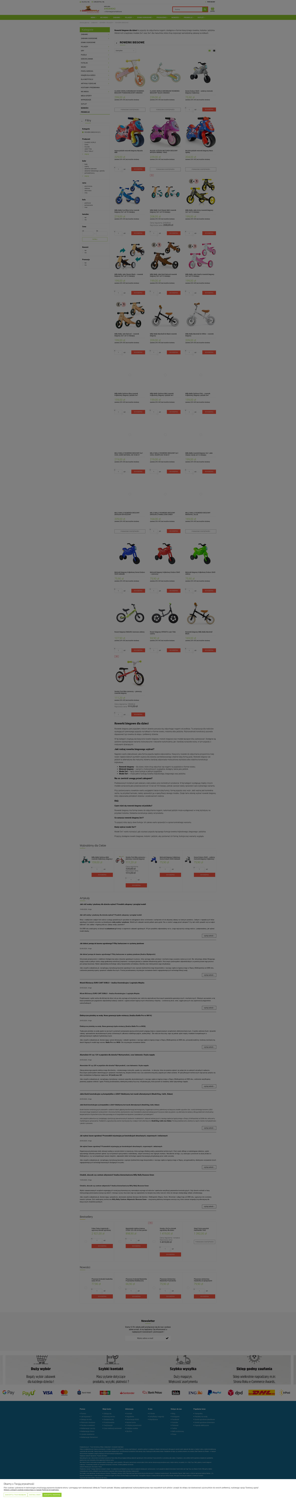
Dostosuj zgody (35, 1495)
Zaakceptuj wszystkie (52, 1495)
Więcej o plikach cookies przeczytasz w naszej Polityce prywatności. (31, 1490)
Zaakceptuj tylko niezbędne (15, 1495)
